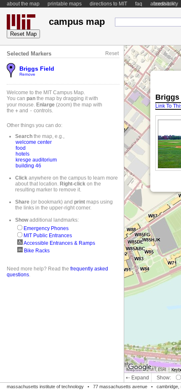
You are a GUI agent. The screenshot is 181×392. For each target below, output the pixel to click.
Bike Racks (36, 251)
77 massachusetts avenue (120, 386)
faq (138, 4)
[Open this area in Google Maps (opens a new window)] (140, 367)
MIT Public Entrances (47, 235)
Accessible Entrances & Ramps (59, 243)
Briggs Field (36, 68)
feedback (163, 4)
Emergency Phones (45, 228)
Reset (112, 53)
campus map (77, 21)
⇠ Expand (137, 378)
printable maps (65, 4)
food (21, 148)
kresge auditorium (36, 160)
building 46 (28, 166)
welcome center (34, 142)
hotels (22, 154)
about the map (23, 4)
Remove (27, 74)
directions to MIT (108, 4)
